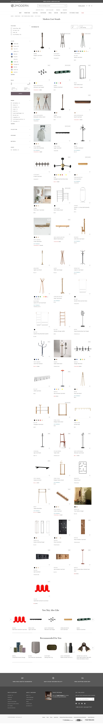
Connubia (16, 121)
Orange (16, 64)
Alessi (15, 105)
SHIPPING (10, 699)
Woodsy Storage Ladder (59, 331)
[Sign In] (89, 5)
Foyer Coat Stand (58, 298)
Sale (82, 12)
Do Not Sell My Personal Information (80, 717)
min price (13, 87)
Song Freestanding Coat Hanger (81, 331)
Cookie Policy (56, 717)
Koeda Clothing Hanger (39, 542)
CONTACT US (10, 695)
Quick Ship (16, 28)
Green (16, 61)
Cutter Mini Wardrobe (39, 148)
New (20, 12)
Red (15, 67)
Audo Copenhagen (18, 113)
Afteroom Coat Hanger (39, 87)
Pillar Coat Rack (57, 117)
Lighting (35, 12)
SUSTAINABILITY (29, 699)
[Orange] (84, 51)
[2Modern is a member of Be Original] (68, 720)
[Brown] (36, 51)
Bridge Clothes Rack (58, 421)
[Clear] (78, 359)
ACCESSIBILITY (29, 705)
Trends (58, 10)
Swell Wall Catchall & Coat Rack (41, 600)
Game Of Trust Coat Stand (40, 302)
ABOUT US (28, 695)
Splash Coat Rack (78, 57)
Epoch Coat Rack (78, 117)
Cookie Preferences (91, 717)
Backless (16, 149)
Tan (15, 49)
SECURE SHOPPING (11, 707)
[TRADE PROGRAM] (57, 696)
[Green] (82, 51)
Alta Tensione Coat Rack (59, 393)
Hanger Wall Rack (78, 363)
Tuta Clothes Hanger (79, 511)
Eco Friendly (17, 34)
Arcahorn (16, 107)
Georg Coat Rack (37, 480)
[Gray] (38, 51)
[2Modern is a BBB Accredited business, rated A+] (79, 720)
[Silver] (77, 143)
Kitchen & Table (74, 12)
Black (16, 43)
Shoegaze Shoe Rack (38, 424)
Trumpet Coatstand (78, 148)
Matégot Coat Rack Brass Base (61, 179)
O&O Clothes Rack (78, 84)
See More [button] (13, 74)
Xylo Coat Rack (37, 572)
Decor (56, 12)
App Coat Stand (37, 453)
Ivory (15, 59)
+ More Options (77, 53)
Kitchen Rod (77, 424)
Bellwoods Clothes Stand (39, 117)
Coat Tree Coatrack (38, 363)
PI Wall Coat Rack (38, 176)
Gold (15, 72)
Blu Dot (15, 115)
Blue (15, 54)
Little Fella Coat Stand (79, 239)
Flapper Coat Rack (38, 55)
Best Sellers (49, 10)
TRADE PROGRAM (29, 697)
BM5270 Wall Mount (58, 239)
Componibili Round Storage (18, 657)
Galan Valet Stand (58, 363)
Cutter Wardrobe (38, 241)
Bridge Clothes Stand (59, 480)
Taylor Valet (56, 453)
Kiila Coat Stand (77, 393)
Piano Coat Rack (57, 542)
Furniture (27, 12)
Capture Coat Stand (78, 270)
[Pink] (58, 83)
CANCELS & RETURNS (12, 701)
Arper (15, 109)
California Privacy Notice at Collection (66, 717)
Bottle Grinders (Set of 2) (66, 657)
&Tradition (16, 103)
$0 (11, 84)
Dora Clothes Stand (58, 210)
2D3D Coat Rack (37, 390)
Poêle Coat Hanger (58, 270)
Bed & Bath (64, 12)
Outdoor (43, 12)
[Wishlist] (86, 5)
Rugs (50, 12)
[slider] (11, 83)
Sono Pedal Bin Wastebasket (35, 657)
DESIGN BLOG (29, 703)
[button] (91, 5)
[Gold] (36, 83)
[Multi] (60, 175)
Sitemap (43, 717)
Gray (15, 56)
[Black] (34, 51)
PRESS (27, 701)
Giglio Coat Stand (38, 270)
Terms (48, 717)
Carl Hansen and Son (19, 119)
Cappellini (16, 117)
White (16, 51)
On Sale (16, 30)
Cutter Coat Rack (58, 511)
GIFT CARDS (10, 705)
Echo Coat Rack (77, 179)
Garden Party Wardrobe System (41, 333)
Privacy (51, 717)
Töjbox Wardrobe (38, 508)
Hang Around (77, 480)
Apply (20, 93)
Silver (16, 69)
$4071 (28, 84)
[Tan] (40, 51)
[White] (42, 51)
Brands (65, 10)
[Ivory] (77, 112)
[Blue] (77, 51)
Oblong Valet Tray (48, 657)
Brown (16, 46)
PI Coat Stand (57, 55)
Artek (15, 111)
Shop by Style (40, 10)
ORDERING (10, 697)
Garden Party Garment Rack (80, 301)
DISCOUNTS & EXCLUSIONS (13, 703)
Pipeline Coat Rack (58, 87)
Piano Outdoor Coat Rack (80, 539)
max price (26, 87)
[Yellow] (66, 175)
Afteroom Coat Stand (79, 453)
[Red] (60, 83)
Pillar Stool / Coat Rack (39, 210)
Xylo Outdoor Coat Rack (59, 569)
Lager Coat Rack (57, 148)
